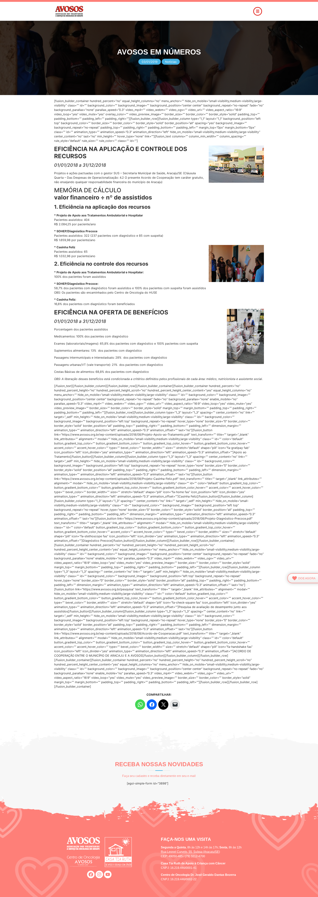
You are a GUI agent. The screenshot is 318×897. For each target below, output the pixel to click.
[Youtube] (108, 874)
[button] (180, 11)
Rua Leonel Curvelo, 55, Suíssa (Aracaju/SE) (190, 851)
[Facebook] (91, 874)
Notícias (170, 62)
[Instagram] (99, 874)
